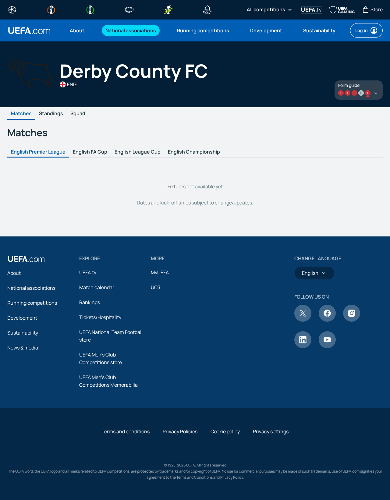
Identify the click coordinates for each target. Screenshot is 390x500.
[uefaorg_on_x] (302, 320)
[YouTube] (327, 346)
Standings (51, 113)
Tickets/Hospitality (100, 317)
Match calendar (96, 287)
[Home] (26, 259)
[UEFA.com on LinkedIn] (302, 346)
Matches (21, 113)
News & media (22, 347)
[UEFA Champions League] (12, 9)
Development (22, 317)
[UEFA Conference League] (90, 9)
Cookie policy (225, 431)
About (14, 273)
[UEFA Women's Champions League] (129, 9)
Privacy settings (271, 431)
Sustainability (22, 332)
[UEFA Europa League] (51, 9)
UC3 (155, 287)
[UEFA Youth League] (207, 9)
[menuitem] (80, 30)
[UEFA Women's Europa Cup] (168, 9)
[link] (77, 30)
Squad (77, 113)
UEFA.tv (87, 272)
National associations (31, 288)
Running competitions (32, 303)
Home (29, 30)
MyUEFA (160, 272)
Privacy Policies (180, 431)
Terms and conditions (125, 431)
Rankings (89, 302)
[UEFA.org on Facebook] (327, 320)
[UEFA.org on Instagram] (351, 320)
